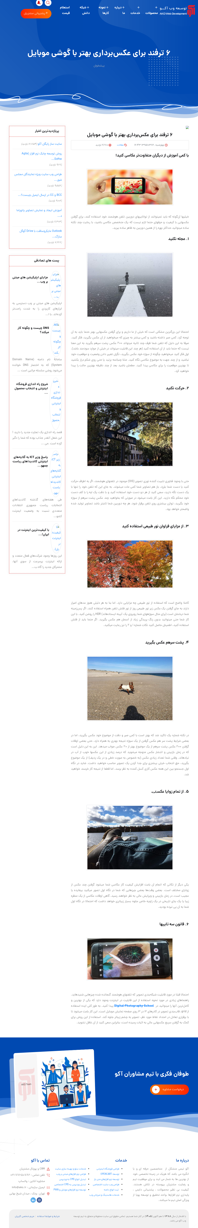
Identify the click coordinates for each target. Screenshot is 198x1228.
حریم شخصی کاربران (24, 1216)
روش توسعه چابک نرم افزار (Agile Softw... (42, 156)
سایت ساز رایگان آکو (50, 144)
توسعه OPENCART (110, 1174)
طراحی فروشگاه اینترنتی (107, 1169)
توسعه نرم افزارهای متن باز (106, 1179)
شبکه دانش (85, 10)
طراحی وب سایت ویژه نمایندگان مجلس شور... (38, 177)
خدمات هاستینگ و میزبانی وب (104, 1195)
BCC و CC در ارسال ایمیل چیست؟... (40, 195)
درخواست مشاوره (173, 1089)
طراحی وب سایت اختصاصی (106, 1185)
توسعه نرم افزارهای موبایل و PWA (70, 1190)
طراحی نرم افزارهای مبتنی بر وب (71, 1174)
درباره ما (119, 10)
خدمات (135, 13)
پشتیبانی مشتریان (34, 13)
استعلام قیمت (65, 10)
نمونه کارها (104, 10)
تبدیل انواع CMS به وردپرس (72, 1179)
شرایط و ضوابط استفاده (48, 1216)
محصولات (151, 13)
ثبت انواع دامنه (111, 1190)
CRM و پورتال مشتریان (32, 1169)
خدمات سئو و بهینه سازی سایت (70, 1169)
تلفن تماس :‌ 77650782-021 (27, 1175)
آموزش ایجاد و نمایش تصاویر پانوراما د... (39, 213)
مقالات (120, 145)
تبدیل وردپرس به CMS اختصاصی (70, 1185)
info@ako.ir (19, 1187)
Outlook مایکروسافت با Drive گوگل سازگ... (41, 234)
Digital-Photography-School (134, 1006)
